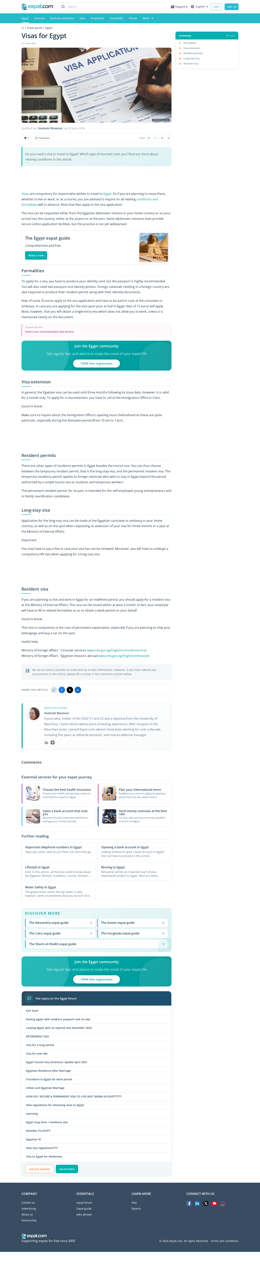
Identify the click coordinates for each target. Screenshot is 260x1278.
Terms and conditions (224, 1241)
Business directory (62, 18)
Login (216, 6)
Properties (97, 18)
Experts (136, 1208)
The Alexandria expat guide (49, 923)
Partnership (29, 1220)
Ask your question (39, 1169)
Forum (133, 18)
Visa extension (191, 48)
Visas (25, 194)
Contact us (28, 1202)
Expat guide (84, 1208)
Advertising (29, 1208)
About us (27, 1214)
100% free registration (96, 363)
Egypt (25, 18)
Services (39, 18)
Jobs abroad (84, 1214)
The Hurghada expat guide (120, 933)
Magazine (181, 6)
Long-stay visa (191, 58)
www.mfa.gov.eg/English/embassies (124, 656)
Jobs (82, 18)
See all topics (67, 1169)
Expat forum (84, 1202)
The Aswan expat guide (118, 923)
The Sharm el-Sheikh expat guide (52, 944)
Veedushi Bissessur (50, 128)
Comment (44, 138)
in (169, 138)
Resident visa (190, 63)
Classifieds (116, 18)
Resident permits (193, 53)
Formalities (189, 43)
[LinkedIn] (46, 742)
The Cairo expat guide (45, 933)
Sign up (231, 6)
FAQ (134, 1202)
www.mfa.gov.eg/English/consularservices (117, 650)
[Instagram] (52, 742)
